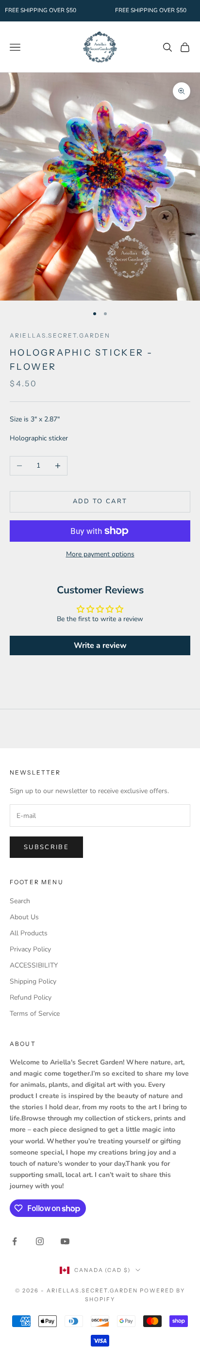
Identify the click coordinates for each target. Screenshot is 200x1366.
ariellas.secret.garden (60, 335)
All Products (29, 933)
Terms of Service (35, 1013)
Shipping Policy (33, 981)
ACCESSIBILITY (34, 965)
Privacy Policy (30, 949)
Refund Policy (30, 997)
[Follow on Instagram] (40, 1241)
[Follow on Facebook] (14, 1241)
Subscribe (46, 847)
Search (20, 901)
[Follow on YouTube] (65, 1241)
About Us (24, 917)
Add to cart (100, 501)
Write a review (100, 645)
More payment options (100, 554)
